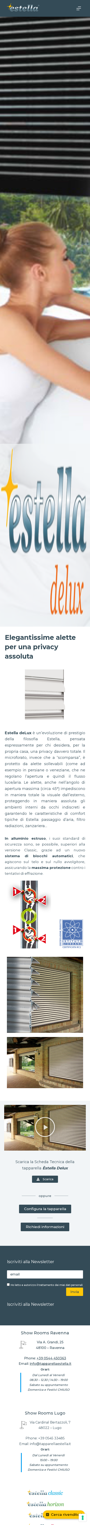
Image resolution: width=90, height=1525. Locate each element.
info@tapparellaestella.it (50, 1364)
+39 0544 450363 (51, 1358)
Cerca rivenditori (66, 1514)
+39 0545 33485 (51, 1438)
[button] (45, 1128)
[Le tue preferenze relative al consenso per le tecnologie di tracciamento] (83, 1518)
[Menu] (78, 8)
